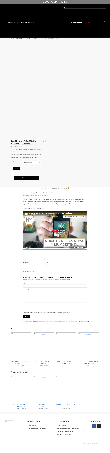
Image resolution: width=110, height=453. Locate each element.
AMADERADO (45, 321)
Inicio (12, 38)
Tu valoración (26, 290)
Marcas (75, 321)
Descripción (44, 188)
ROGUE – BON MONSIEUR (66, 361)
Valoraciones (64, 188)
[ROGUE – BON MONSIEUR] (66, 345)
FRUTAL (29, 38)
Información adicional (54, 188)
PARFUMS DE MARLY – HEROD (44, 362)
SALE (90, 22)
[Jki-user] (7, 5)
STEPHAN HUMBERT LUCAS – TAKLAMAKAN (88, 362)
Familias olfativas (20, 38)
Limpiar (16, 168)
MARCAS (16, 22)
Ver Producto (21, 367)
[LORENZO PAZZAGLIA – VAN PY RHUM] (66, 389)
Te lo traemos (76, 22)
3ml (48, 265)
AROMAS (24, 22)
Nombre (25, 305)
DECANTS (31, 22)
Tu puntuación (26, 283)
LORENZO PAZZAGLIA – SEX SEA (43, 405)
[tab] (44, 188)
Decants (40, 321)
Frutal (90, 321)
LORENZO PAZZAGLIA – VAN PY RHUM (66, 405)
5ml (45, 265)
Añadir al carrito (26, 178)
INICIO (10, 22)
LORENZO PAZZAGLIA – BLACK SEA (21, 405)
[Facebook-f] (94, 426)
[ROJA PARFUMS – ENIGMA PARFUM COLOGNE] (21, 345)
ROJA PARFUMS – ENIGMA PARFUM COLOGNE (21, 362)
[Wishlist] (29, 335)
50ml (43, 265)
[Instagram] (4, 5)
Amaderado (86, 321)
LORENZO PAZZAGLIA (68, 321)
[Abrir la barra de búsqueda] (100, 22)
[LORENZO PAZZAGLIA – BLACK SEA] (21, 389)
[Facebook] (1, 5)
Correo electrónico (59, 305)
